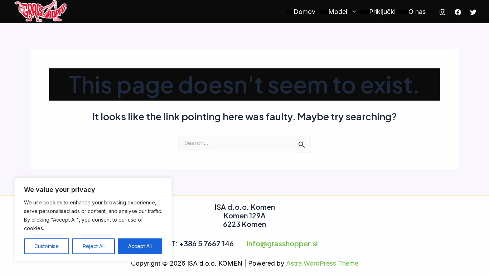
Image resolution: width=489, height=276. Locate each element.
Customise (46, 246)
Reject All (94, 246)
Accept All (140, 246)
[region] (93, 220)
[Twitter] (473, 12)
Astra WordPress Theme (322, 263)
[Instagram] (442, 12)
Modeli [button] (338, 12)
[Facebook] (458, 12)
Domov (304, 12)
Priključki (382, 12)
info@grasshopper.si (282, 243)
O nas (417, 12)
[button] (352, 12)
